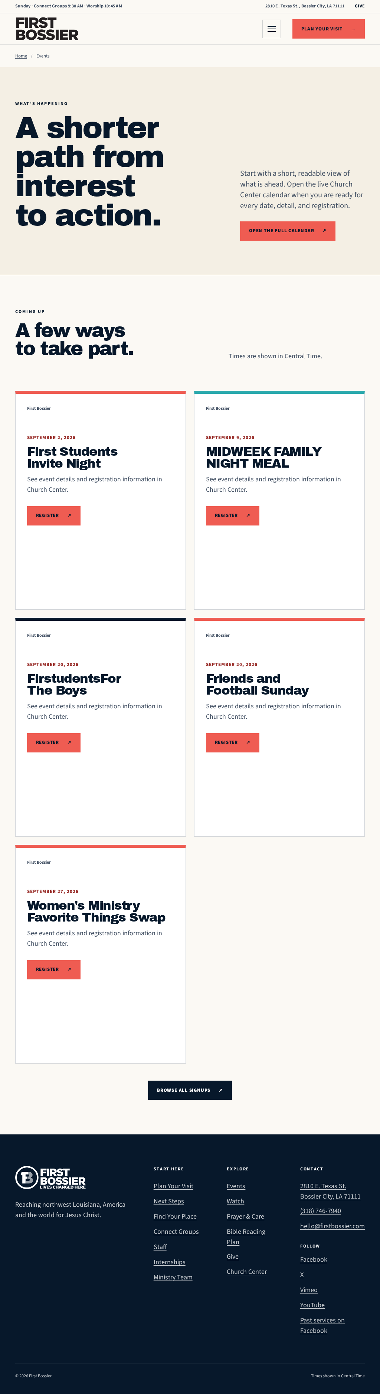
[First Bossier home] (47, 29)
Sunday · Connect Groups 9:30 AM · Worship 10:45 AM (68, 6)
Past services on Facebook (332, 1325)
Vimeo (332, 1290)
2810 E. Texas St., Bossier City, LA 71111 (304, 6)
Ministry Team (173, 1277)
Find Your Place (175, 1216)
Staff (160, 1247)
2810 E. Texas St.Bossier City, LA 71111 (330, 1191)
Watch (235, 1201)
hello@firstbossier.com (332, 1226)
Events (236, 1186)
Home (21, 56)
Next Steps (169, 1201)
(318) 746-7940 (320, 1211)
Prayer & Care (245, 1216)
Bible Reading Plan (246, 1237)
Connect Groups (176, 1231)
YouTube (332, 1305)
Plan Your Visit (173, 1186)
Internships (170, 1262)
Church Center (247, 1271)
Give (360, 6)
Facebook (332, 1259)
